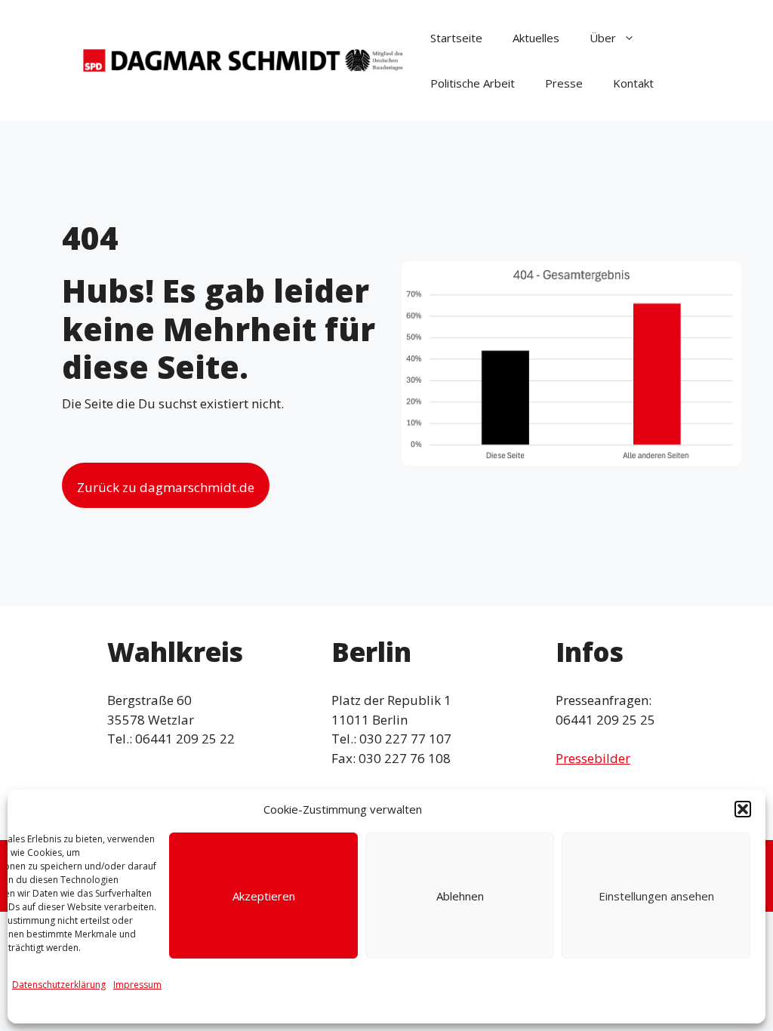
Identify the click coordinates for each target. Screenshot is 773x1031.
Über (603, 37)
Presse (564, 83)
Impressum (137, 984)
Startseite (456, 37)
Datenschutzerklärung (59, 984)
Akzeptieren (264, 895)
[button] (742, 809)
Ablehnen (460, 895)
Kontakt (633, 83)
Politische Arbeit (472, 83)
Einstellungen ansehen (656, 895)
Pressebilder (593, 758)
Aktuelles (536, 37)
